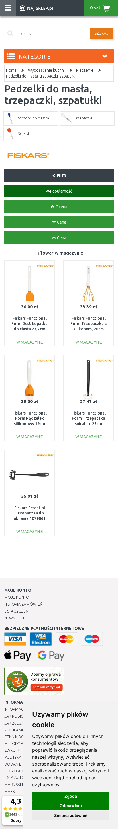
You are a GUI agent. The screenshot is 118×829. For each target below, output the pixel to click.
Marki (10, 791)
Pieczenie (84, 70)
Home (11, 70)
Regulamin (14, 730)
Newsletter (16, 618)
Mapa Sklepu (16, 784)
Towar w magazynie (61, 252)
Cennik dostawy (20, 737)
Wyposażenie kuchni (46, 70)
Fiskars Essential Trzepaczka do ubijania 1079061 (30, 512)
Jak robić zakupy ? (22, 716)
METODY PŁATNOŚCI (22, 743)
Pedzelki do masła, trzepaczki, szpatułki (41, 76)
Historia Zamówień (23, 604)
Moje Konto (16, 597)
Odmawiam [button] (71, 805)
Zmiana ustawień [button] (71, 815)
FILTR (61, 175)
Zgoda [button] (70, 796)
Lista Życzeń (16, 611)
